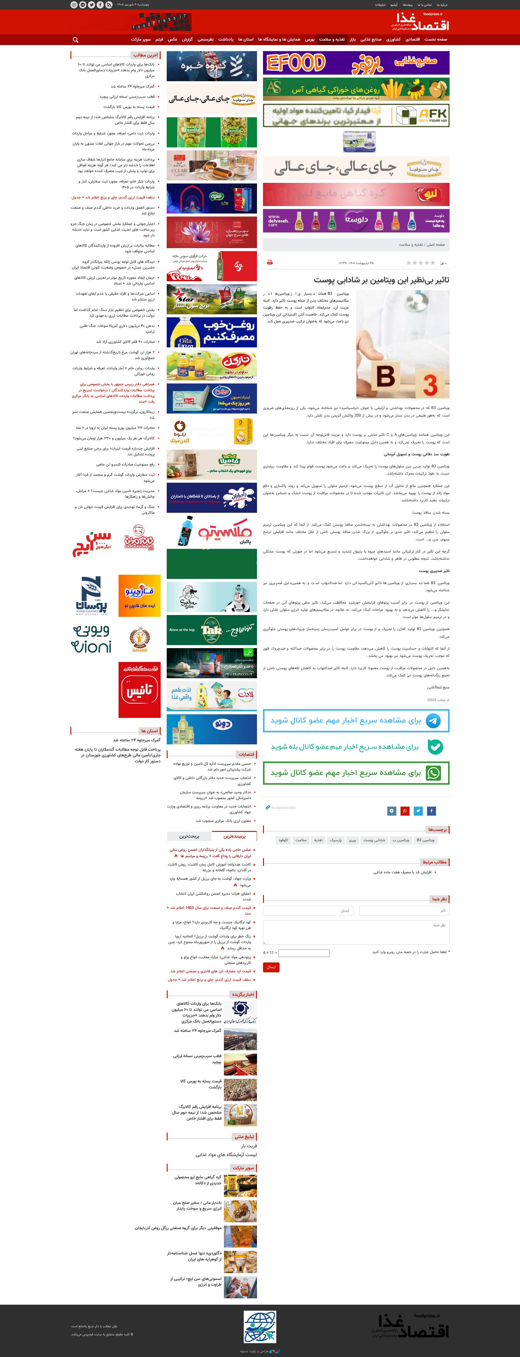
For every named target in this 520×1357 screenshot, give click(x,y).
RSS (109, 4)
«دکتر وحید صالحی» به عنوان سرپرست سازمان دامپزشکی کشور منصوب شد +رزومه (215, 795)
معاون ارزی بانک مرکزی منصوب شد (223, 821)
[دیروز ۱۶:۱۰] (240, 1064)
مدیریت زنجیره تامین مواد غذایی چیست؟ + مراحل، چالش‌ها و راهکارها (115, 494)
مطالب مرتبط (435, 862)
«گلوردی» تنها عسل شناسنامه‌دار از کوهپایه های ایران (194, 1256)
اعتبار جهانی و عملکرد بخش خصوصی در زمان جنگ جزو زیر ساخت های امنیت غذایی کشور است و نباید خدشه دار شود (113, 229)
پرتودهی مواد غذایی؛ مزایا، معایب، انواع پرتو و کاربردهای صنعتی (216, 960)
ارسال (271, 967)
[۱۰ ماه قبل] (240, 1237)
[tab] (234, 836)
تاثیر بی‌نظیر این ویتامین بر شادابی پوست (382, 280)
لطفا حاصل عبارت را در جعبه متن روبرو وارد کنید (411, 952)
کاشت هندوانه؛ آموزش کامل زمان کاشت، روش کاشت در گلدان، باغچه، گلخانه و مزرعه (209, 867)
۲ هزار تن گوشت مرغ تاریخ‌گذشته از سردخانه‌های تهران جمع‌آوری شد (112, 355)
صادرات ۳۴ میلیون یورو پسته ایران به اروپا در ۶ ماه (115, 428)
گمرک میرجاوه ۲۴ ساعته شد (197, 1031)
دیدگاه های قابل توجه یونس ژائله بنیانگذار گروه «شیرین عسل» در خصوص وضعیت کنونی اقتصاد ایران (113, 265)
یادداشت (226, 39)
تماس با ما (425, 5)
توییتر (91, 4)
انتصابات (246, 754)
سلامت (301, 840)
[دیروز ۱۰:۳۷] (240, 1115)
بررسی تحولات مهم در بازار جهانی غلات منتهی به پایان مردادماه (114, 146)
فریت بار (249, 1146)
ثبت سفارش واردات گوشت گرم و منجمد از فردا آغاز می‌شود (115, 478)
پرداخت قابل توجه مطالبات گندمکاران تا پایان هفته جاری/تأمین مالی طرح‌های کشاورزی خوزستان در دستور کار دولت (118, 755)
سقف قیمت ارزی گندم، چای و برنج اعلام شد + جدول (209, 980)
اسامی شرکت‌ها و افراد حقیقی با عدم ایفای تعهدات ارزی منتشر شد (115, 297)
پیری (352, 840)
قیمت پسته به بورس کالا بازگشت (200, 1084)
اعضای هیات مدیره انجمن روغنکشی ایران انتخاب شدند (213, 897)
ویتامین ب (401, 840)
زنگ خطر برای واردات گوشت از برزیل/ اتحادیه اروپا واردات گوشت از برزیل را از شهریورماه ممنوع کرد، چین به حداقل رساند (209, 943)
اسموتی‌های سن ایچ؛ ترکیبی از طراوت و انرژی (195, 1282)
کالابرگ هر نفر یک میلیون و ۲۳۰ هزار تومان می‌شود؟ (114, 438)
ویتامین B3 (426, 840)
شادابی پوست (374, 840)
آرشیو (394, 5)
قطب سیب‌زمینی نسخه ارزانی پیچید (197, 1059)
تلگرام (82, 4)
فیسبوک (100, 4)
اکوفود (283, 840)
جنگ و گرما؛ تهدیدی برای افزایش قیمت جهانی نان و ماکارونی (115, 510)
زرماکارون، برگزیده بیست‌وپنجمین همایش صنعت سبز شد (113, 415)
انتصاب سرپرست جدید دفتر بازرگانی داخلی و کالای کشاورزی (212, 781)
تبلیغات (380, 5)
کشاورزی (393, 39)
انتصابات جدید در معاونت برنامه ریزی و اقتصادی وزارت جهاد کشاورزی (209, 809)
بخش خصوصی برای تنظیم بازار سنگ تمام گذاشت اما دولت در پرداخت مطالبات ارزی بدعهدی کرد (114, 313)
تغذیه (318, 840)
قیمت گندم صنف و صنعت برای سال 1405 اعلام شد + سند (209, 911)
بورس (309, 39)
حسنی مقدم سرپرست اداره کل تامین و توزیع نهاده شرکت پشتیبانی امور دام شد (212, 767)
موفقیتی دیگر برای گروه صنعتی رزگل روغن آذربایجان (178, 1228)
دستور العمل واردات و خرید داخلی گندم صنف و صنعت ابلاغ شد (113, 211)
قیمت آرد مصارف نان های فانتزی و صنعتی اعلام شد (210, 971)
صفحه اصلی (436, 245)
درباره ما (442, 5)
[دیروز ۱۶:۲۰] (240, 1039)
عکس (172, 39)
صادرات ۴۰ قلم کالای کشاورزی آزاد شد (125, 342)
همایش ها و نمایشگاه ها (279, 39)
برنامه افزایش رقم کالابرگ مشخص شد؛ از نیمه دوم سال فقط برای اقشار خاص (196, 1113)
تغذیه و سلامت (332, 39)
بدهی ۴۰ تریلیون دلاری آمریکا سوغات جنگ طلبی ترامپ (117, 329)
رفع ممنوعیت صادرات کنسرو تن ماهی (125, 465)
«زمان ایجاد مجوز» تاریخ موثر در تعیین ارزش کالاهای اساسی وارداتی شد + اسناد (114, 281)
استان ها (245, 39)
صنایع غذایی (371, 39)
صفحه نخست (436, 39)
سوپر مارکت (141, 39)
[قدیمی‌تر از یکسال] (240, 1262)
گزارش (187, 39)
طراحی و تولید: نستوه (254, 1351)
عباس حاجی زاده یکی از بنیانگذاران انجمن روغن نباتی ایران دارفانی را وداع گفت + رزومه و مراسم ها (210, 853)
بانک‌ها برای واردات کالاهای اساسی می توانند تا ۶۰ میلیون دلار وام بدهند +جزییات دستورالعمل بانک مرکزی (196, 1013)
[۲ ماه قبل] (240, 1186)
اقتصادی (413, 39)
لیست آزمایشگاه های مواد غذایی (226, 1155)
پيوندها (408, 5)
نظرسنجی (206, 39)
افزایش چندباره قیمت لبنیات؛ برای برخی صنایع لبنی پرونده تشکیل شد (116, 451)
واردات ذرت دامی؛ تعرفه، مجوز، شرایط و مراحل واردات (113, 134)
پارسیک (336, 840)
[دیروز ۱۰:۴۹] (240, 1090)
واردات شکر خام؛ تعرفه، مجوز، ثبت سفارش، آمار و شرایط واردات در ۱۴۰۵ (117, 184)
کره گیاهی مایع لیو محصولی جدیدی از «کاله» (198, 1180)
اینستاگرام (74, 4)
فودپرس (416, 22)
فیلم (159, 39)
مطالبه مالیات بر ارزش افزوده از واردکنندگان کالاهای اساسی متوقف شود (115, 248)
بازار (353, 39)
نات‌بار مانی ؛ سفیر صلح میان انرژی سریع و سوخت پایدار (197, 1206)
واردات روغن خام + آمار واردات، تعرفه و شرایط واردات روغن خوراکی (114, 371)
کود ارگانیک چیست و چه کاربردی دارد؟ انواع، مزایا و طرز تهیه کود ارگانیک (211, 925)
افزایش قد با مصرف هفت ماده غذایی (402, 872)
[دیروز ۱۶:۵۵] (240, 1012)
